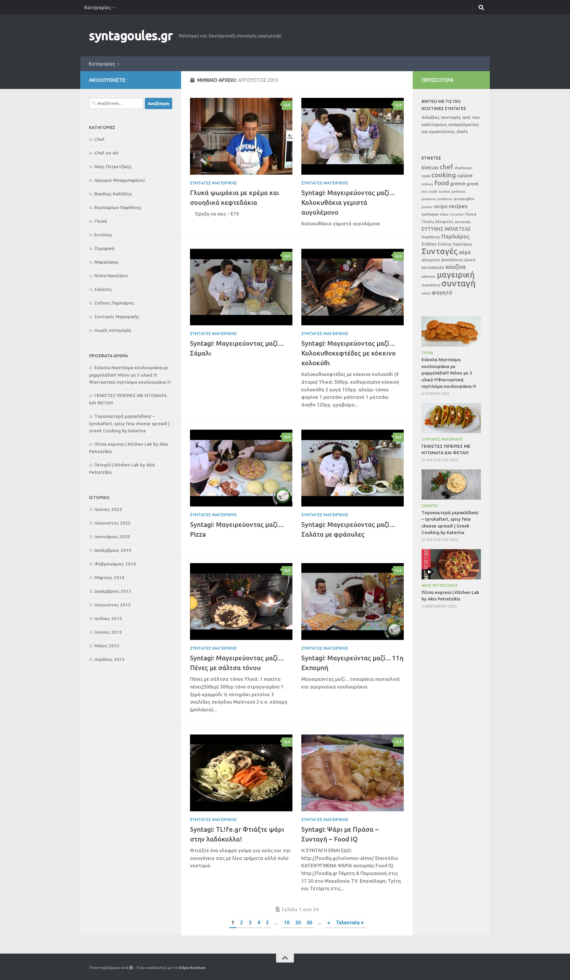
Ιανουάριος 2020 (112, 536)
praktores (445, 199)
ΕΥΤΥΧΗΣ (433, 229)
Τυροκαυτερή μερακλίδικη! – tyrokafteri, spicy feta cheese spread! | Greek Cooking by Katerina (129, 423)
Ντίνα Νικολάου (111, 275)
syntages (430, 214)
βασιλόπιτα (452, 259)
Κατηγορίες (97, 7)
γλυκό (469, 259)
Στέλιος (429, 244)
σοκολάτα (431, 285)
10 (286, 922)
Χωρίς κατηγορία (112, 330)
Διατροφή (463, 222)
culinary (427, 184)
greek (472, 183)
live (424, 191)
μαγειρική (456, 274)
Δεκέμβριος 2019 (112, 550)
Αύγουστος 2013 (112, 604)
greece (457, 183)
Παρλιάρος (455, 236)
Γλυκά (100, 221)
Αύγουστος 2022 (112, 522)
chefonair (463, 168)
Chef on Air (106, 152)
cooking (443, 175)
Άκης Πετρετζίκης (113, 166)
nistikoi (444, 191)
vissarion (457, 214)
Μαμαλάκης (106, 261)
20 (298, 922)
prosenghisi (464, 199)
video (444, 214)
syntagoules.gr (130, 35)
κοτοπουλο (433, 267)
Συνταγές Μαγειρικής (213, 183)
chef (446, 166)
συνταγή (458, 283)
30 (309, 922)
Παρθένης (431, 237)
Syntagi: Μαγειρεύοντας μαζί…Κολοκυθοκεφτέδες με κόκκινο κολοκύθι (348, 353)
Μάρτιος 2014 (109, 577)
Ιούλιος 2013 (108, 618)
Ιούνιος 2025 (108, 509)
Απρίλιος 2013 (109, 659)
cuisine (465, 175)
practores (429, 199)
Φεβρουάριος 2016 (115, 563)
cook (426, 176)
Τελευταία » (350, 922)
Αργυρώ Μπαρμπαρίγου (119, 180)
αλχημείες (431, 260)
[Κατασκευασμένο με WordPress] (131, 968)
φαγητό (441, 292)
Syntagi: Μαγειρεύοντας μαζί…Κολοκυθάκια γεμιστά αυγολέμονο (348, 202)
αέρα (465, 252)
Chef (99, 139)
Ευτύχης (103, 234)
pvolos (427, 207)
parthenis (458, 191)
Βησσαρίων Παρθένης (117, 207)
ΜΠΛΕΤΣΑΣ (458, 229)
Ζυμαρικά (104, 248)
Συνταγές (439, 251)
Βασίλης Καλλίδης (113, 193)
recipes (458, 206)
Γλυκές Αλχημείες (438, 221)
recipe (440, 206)
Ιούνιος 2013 (108, 632)
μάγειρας (429, 276)
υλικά (426, 293)
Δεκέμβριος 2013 (112, 591)
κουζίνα (456, 267)
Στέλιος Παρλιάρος (114, 302)
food (441, 183)
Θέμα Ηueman (192, 967)
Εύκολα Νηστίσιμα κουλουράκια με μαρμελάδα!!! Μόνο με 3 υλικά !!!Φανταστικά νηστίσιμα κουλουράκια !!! (130, 375)
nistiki (433, 191)
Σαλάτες (103, 289)
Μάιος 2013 (106, 645)
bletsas (430, 167)
